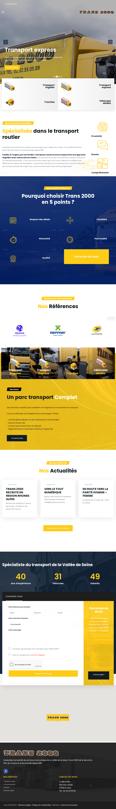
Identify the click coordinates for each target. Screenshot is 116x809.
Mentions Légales (24, 805)
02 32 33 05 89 (11, 4)
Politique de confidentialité (41, 805)
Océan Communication (69, 805)
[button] (30, 86)
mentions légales (37, 655)
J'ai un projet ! (98, 674)
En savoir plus (12, 67)
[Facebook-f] (5, 771)
